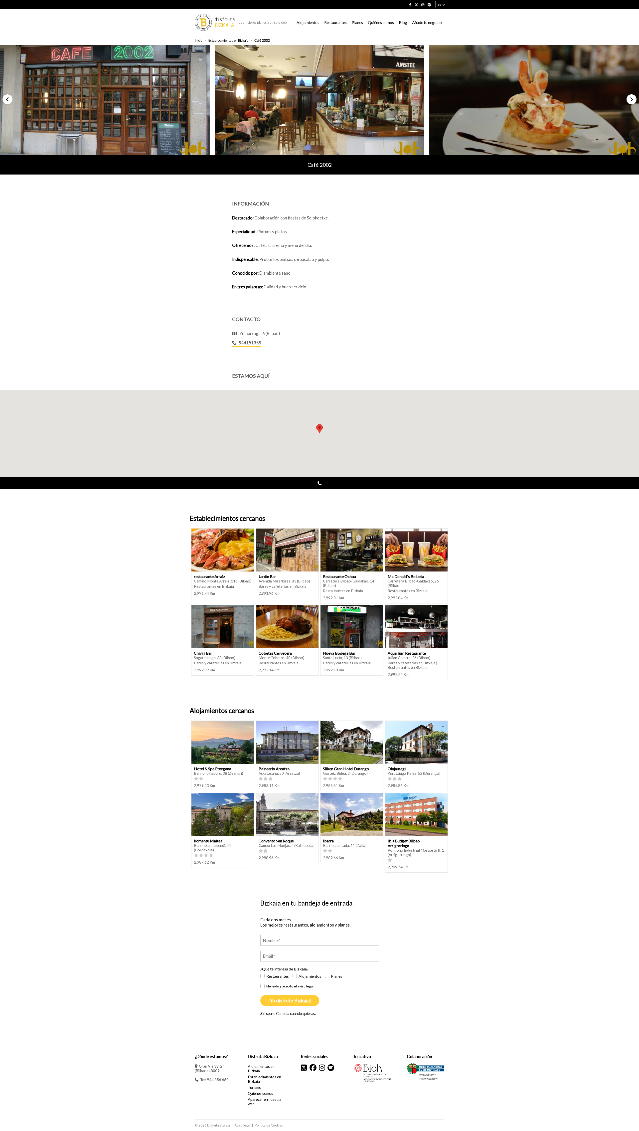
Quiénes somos (381, 22)
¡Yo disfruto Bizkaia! (290, 1000)
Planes (357, 22)
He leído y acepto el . (290, 986)
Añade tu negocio (427, 22)
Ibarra (328, 840)
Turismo (254, 1087)
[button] (7, 99)
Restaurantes (335, 22)
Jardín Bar (267, 576)
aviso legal (306, 986)
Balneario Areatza (274, 768)
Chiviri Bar (203, 653)
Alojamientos (308, 22)
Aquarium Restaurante (407, 653)
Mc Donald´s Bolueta (406, 576)
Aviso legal (242, 1125)
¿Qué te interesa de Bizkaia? (284, 968)
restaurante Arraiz (209, 576)
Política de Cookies (269, 1125)
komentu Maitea (208, 840)
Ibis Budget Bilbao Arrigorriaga (404, 843)
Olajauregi (397, 768)
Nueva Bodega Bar (339, 653)
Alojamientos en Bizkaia (261, 1068)
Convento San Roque (276, 840)
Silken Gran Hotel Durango (346, 768)
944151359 (250, 342)
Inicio (198, 40)
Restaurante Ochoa (339, 576)
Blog (403, 22)
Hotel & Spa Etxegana (212, 768)
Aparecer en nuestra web (264, 1101)
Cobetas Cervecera (275, 653)
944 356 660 (218, 1079)
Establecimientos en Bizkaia (228, 40)
